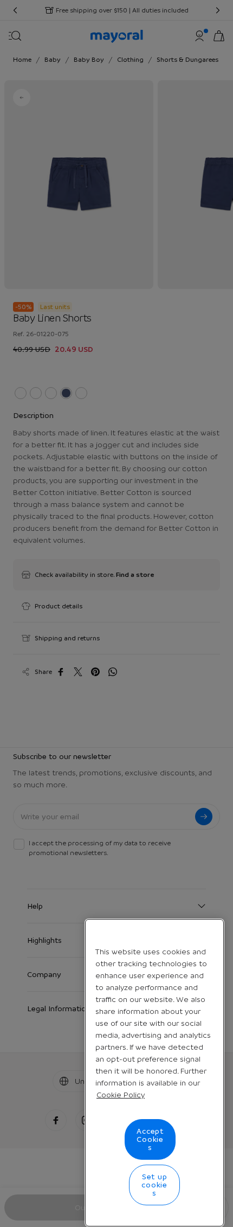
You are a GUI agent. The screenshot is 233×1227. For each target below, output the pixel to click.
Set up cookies (154, 1185)
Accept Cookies (150, 1139)
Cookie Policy (120, 1095)
